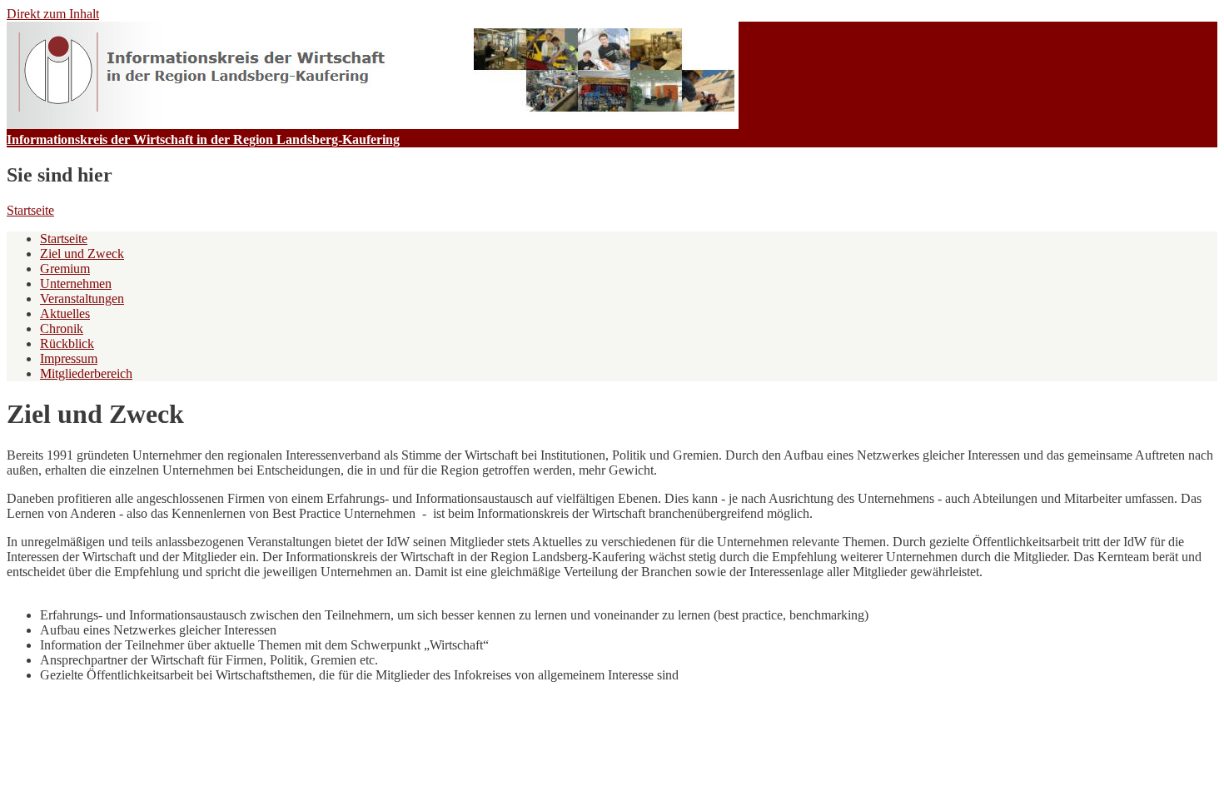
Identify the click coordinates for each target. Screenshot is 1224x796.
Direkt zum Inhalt (53, 14)
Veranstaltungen (82, 298)
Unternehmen (76, 283)
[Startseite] (373, 124)
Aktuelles (65, 313)
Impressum (68, 358)
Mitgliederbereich (86, 373)
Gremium (65, 268)
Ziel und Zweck (82, 253)
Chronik (61, 328)
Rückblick (67, 343)
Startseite (30, 210)
